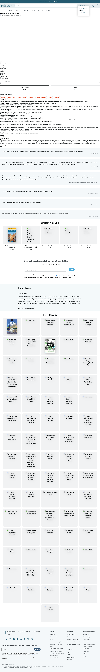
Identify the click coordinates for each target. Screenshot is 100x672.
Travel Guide (3, 137)
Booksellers (69, 659)
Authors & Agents (71, 634)
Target (50, 97)
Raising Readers (71, 657)
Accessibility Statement (56, 651)
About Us (48, 10)
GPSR (84, 656)
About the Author (4, 138)
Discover (26, 10)
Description (3, 99)
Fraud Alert (86, 651)
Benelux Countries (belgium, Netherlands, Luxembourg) (24, 133)
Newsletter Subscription (56, 642)
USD (83, 10)
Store (33, 10)
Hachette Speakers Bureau (73, 644)
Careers (68, 647)
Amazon (3, 97)
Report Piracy (86, 648)
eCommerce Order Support (73, 642)
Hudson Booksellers (41, 97)
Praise (1, 146)
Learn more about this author (26, 308)
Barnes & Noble (11, 97)
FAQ (68, 652)
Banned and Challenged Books (56, 645)
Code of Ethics (86, 642)
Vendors (68, 654)
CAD (83, 13)
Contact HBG (70, 649)
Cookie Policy (86, 639)
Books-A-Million (22, 97)
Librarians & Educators (72, 639)
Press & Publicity (54, 658)
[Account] (93, 5)
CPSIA (84, 653)
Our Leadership (53, 637)
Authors (18, 10)
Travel (1, 133)
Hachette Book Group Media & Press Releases (57, 654)
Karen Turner (5, 64)
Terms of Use (86, 634)
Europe (6, 133)
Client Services (70, 637)
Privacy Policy (86, 637)
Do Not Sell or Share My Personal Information (89, 645)
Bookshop (31, 97)
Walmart (57, 97)
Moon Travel (3, 73)
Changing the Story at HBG (56, 648)
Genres (10, 10)
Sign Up (71, 269)
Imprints (40, 10)
